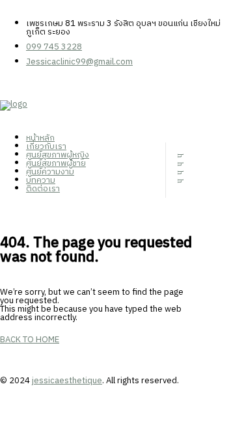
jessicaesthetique (67, 380)
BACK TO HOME (29, 339)
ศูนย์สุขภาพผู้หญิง (57, 155)
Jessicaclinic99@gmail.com (79, 62)
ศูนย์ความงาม (50, 172)
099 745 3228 (54, 47)
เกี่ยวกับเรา (46, 146)
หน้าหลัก (40, 138)
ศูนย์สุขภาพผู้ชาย (56, 163)
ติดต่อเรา (43, 189)
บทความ (40, 180)
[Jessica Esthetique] (88, 111)
